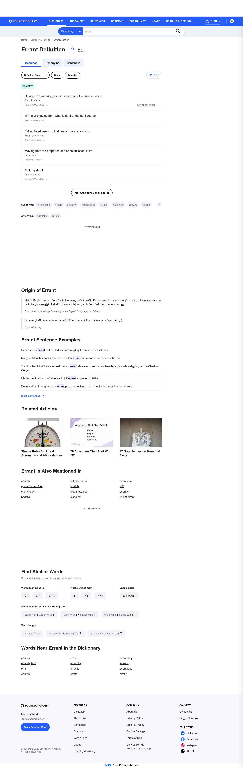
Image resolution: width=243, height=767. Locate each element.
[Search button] (180, 31)
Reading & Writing (84, 751)
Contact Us (185, 711)
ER (38, 596)
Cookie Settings (135, 731)
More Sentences (30, 396)
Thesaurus (80, 718)
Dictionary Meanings (40, 39)
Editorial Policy (135, 725)
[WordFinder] (232, 21)
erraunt (53, 320)
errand (74, 658)
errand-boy (126, 658)
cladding (75, 497)
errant (128, 596)
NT (86, 596)
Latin (95, 320)
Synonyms (52, 63)
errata (73, 674)
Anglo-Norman (39, 320)
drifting (103, 204)
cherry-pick (27, 491)
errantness (126, 481)
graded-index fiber (32, 486)
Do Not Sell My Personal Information (138, 746)
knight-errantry (78, 481)
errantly (25, 481)
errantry (124, 491)
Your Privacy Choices (125, 765)
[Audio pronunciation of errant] (72, 48)
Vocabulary (80, 738)
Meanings (31, 63)
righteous (42, 215)
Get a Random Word (35, 727)
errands (124, 663)
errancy (25, 658)
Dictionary (67, 31)
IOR (122, 486)
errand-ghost (28, 663)
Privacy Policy (134, 718)
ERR (52, 596)
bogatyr (25, 497)
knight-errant (127, 497)
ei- (46, 304)
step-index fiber (79, 491)
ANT (100, 596)
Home (24, 39)
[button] (213, 21)
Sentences (73, 63)
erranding (76, 663)
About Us (131, 711)
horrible (74, 486)
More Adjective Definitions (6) (92, 192)
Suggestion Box (188, 718)
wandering (118, 204)
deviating (72, 204)
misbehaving (88, 204)
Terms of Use (134, 738)
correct (55, 215)
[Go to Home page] (23, 21)
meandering (43, 204)
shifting (146, 204)
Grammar (79, 731)
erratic (58, 204)
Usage (77, 744)
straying (133, 204)
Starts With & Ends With (39, 614)
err (122, 304)
